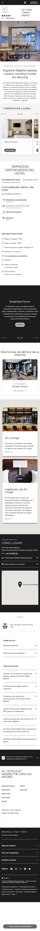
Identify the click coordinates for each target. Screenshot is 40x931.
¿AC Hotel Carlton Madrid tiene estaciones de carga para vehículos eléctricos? (19, 730)
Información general (10, 645)
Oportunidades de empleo (27, 887)
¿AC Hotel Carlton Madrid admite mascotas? (15, 687)
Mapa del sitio (6, 894)
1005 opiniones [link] (10, 18)
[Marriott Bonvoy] (33, 2)
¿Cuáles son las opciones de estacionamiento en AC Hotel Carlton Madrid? (17, 698)
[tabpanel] (20, 314)
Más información (18, 391)
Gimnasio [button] (9, 218)
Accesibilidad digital (29, 892)
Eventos (4, 801)
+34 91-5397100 (11, 553)
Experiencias (6, 797)
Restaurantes (6, 793)
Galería (22, 786)
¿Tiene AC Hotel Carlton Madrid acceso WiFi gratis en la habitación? (17, 710)
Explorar (20, 325)
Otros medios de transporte (15, 564)
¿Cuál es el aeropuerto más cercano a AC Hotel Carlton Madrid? (18, 720)
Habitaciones (6, 789)
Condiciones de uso (7, 889)
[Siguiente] (35, 114)
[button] (25, 2)
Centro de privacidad (7, 892)
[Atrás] (4, 114)
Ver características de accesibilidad (16, 256)
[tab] (11, 180)
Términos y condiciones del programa (25, 889)
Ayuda (13, 894)
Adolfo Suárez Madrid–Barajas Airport (18, 558)
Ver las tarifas (10, 150)
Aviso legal (23, 789)
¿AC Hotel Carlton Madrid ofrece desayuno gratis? (19, 740)
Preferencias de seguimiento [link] (10, 887)
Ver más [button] (24, 100)
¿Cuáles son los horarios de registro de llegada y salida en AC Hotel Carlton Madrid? (17, 676)
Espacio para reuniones (13, 212)
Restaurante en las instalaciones (16, 200)
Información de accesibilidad (14, 653)
